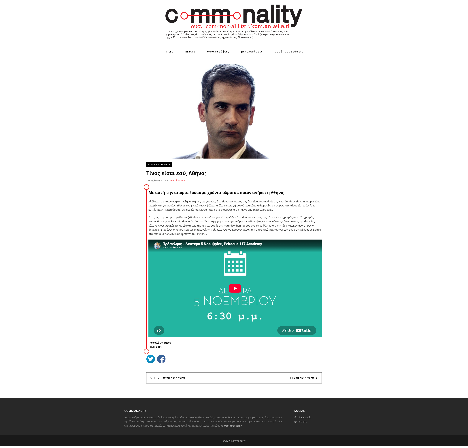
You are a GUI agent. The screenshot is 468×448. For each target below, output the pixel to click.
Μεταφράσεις (252, 51)
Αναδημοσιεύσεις (289, 51)
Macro (190, 51)
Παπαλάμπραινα (177, 180)
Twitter (303, 422)
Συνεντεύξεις (218, 51)
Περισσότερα (233, 425)
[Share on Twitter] (150, 359)
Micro (169, 51)
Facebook (305, 417)
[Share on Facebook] (161, 359)
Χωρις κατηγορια (159, 164)
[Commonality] (234, 40)
